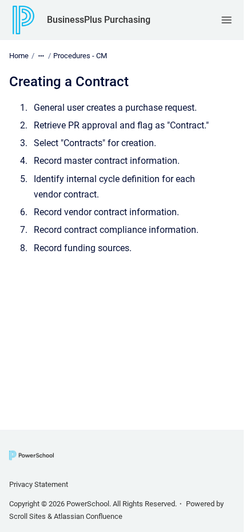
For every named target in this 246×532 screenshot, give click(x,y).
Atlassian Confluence (88, 516)
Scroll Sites (27, 516)
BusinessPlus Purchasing (98, 19)
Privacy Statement (38, 484)
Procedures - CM (80, 55)
